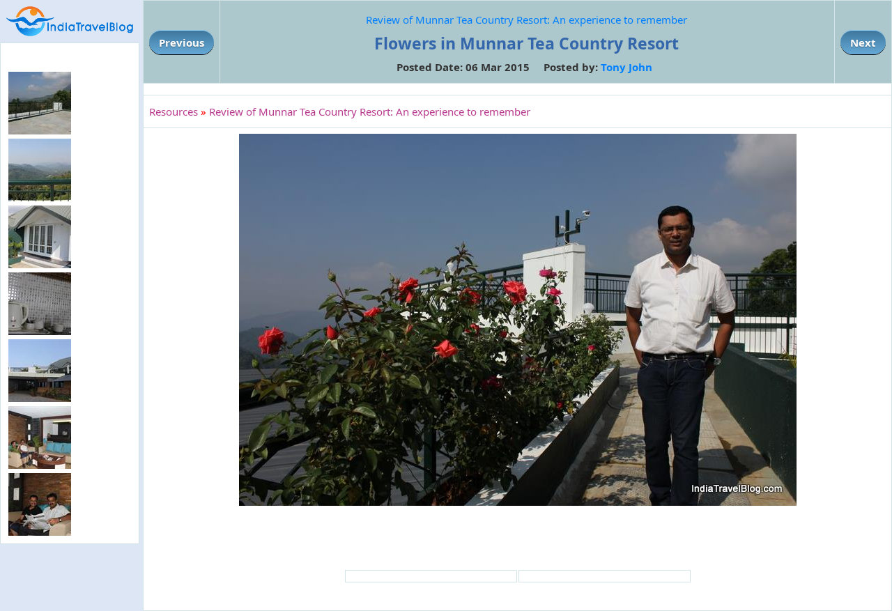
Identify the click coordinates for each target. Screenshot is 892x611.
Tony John (626, 67)
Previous (181, 42)
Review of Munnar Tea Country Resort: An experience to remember (526, 19)
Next (863, 42)
